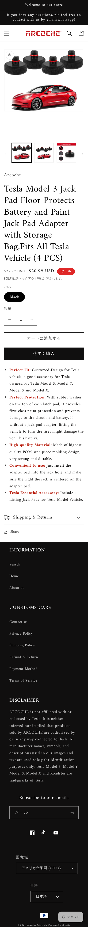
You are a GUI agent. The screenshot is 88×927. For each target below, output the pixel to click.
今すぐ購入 (44, 353)
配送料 (8, 278)
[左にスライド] (5, 154)
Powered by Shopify (59, 925)
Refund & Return (23, 657)
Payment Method (23, 669)
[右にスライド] (83, 154)
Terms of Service (23, 680)
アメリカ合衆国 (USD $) (41, 868)
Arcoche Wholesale (37, 925)
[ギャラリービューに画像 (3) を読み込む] (66, 153)
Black (14, 297)
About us (16, 588)
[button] (7, 33)
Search (14, 564)
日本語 (41, 897)
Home (14, 576)
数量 (7, 308)
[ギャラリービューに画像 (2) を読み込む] (44, 153)
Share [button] (14, 532)
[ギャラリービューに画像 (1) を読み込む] (21, 153)
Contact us (18, 622)
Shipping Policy (22, 645)
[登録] (72, 812)
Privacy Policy (21, 633)
